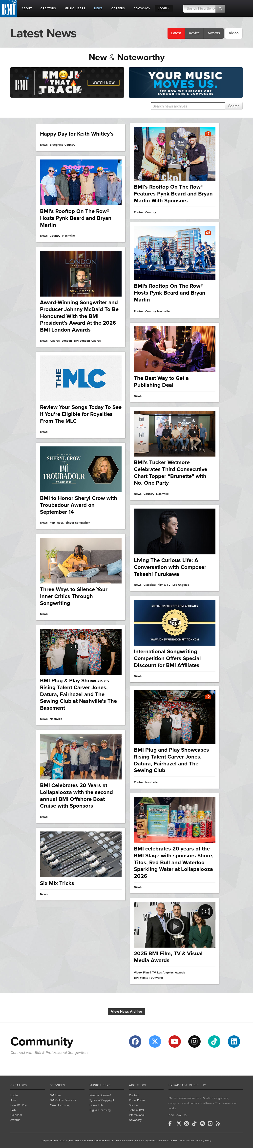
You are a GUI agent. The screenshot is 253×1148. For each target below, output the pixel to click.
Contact (134, 1095)
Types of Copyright (101, 1100)
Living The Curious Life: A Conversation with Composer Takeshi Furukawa (170, 567)
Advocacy (135, 1120)
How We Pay (18, 1105)
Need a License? (100, 1095)
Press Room (137, 1100)
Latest (176, 33)
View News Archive (126, 1011)
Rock (60, 522)
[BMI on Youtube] (211, 1123)
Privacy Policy (203, 1140)
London (67, 340)
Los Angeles (180, 584)
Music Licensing (60, 1105)
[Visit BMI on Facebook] (135, 1041)
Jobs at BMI (136, 1110)
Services (57, 1085)
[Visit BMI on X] (155, 1041)
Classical (150, 584)
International (137, 1115)
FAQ (13, 1110)
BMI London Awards (87, 340)
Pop (52, 522)
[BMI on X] (179, 1123)
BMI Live (55, 1095)
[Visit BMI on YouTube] (175, 1041)
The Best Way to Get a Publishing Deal (161, 381)
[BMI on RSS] (219, 1123)
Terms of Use (186, 1140)
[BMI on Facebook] (172, 1123)
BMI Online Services (63, 1100)
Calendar (16, 1115)
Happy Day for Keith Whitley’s (77, 134)
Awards (214, 33)
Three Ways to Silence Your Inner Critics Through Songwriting (73, 596)
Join (13, 1100)
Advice (194, 33)
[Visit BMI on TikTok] (214, 1041)
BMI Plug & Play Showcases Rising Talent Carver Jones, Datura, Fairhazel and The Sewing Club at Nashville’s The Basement (78, 694)
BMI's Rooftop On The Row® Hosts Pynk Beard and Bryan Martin (169, 293)
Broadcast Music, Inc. (188, 1085)
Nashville (68, 235)
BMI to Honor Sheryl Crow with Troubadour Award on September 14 (78, 505)
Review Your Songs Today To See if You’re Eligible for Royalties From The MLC (81, 414)
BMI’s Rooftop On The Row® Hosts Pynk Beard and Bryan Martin (75, 218)
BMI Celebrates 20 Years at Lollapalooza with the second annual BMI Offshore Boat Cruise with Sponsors (76, 795)
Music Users (99, 1085)
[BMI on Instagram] (187, 1123)
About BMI (137, 1085)
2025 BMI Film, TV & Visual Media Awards (168, 957)
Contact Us (96, 1105)
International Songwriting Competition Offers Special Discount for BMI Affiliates (167, 658)
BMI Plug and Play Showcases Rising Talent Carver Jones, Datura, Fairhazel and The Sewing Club (171, 760)
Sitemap (134, 1105)
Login (14, 1095)
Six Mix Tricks (57, 883)
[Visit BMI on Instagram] (194, 1041)
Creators (18, 1085)
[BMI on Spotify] (203, 1123)
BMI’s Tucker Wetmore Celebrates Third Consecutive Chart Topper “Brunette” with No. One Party (170, 472)
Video (138, 972)
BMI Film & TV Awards (149, 977)
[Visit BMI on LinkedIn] (234, 1041)
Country (69, 144)
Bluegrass (56, 144)
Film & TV (164, 584)
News (44, 144)
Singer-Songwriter (77, 522)
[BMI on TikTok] (195, 1123)
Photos (138, 212)
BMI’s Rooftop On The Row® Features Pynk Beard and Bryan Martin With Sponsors (173, 194)
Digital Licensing (100, 1110)
